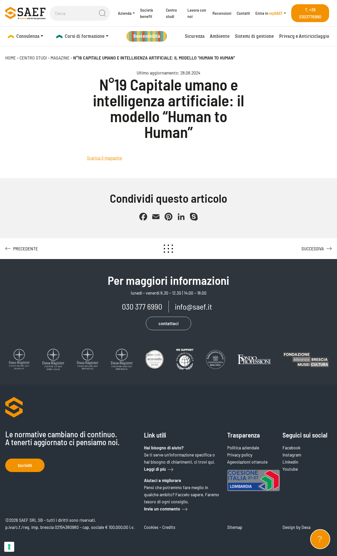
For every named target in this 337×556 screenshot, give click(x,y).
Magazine (60, 58)
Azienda (125, 13)
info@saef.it (193, 306)
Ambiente (220, 36)
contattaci (168, 323)
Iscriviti (25, 465)
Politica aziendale (243, 447)
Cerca (102, 13)
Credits (168, 527)
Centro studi (171, 13)
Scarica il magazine (104, 158)
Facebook (291, 447)
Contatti (243, 13)
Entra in (269, 13)
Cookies (151, 527)
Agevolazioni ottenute (247, 462)
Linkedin (290, 462)
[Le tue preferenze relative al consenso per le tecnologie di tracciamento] (9, 547)
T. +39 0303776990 (310, 13)
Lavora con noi (196, 13)
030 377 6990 (142, 306)
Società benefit (146, 13)
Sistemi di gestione (254, 36)
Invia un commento (162, 509)
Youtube (290, 469)
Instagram (292, 455)
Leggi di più (155, 469)
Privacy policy (239, 455)
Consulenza (27, 36)
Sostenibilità (146, 36)
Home (10, 58)
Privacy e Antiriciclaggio (304, 36)
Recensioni (221, 13)
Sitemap (234, 527)
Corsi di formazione (85, 36)
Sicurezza (195, 36)
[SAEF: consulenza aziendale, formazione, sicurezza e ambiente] (25, 13)
